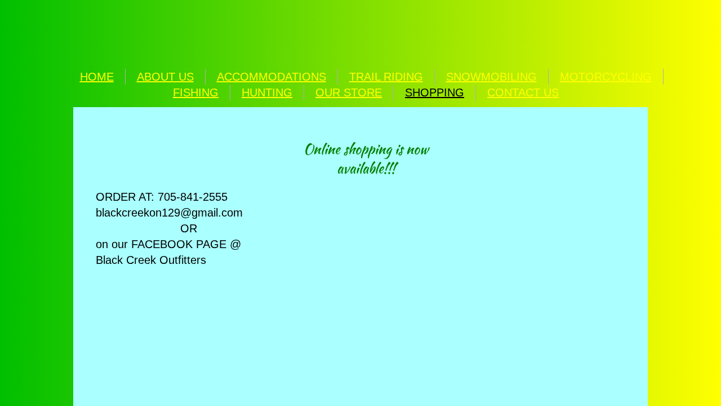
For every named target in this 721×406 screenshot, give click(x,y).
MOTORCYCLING (606, 76)
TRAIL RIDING (386, 76)
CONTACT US (523, 92)
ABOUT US (165, 76)
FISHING (196, 92)
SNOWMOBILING (491, 76)
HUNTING (267, 92)
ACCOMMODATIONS (271, 76)
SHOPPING (434, 92)
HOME (97, 76)
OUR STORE (348, 92)
